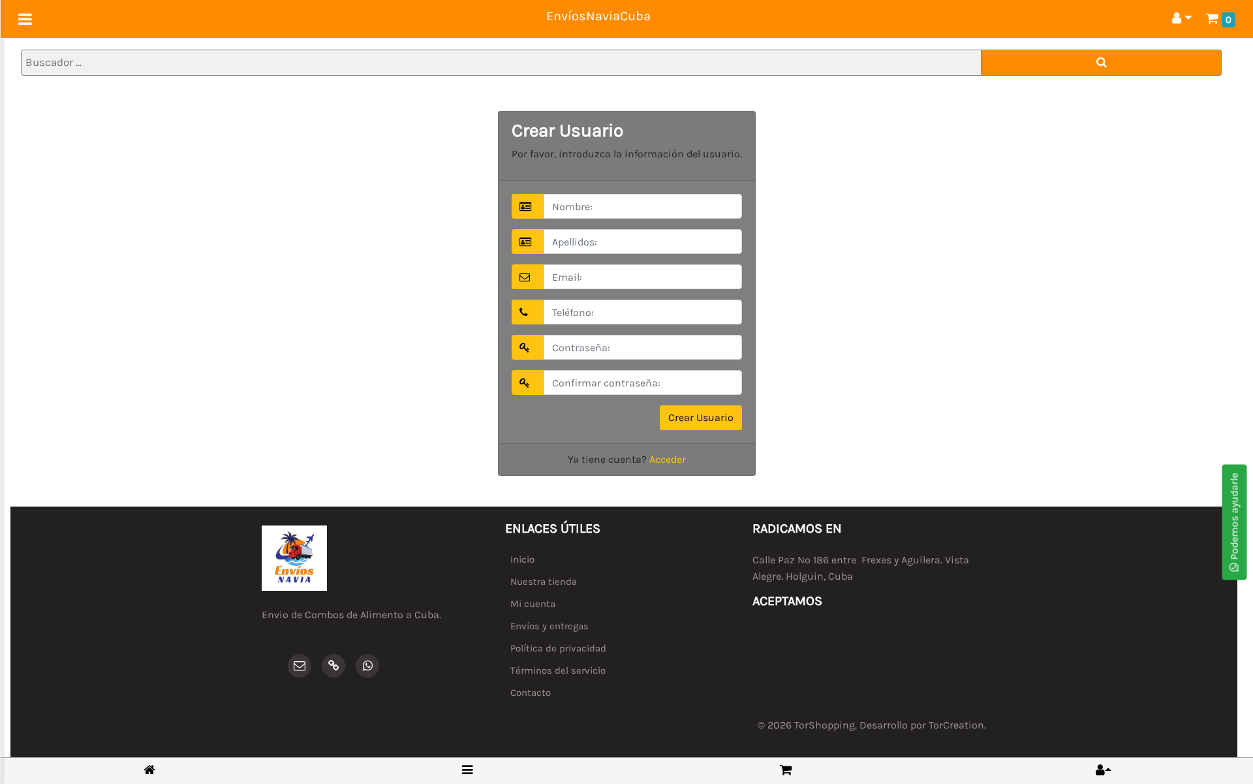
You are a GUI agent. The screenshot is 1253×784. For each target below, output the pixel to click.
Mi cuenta (532, 604)
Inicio (522, 559)
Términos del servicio (558, 670)
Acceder (667, 459)
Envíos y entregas (549, 626)
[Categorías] (467, 770)
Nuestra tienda (543, 582)
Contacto (530, 692)
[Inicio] (149, 770)
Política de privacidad (558, 648)
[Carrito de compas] (786, 770)
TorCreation (956, 725)
